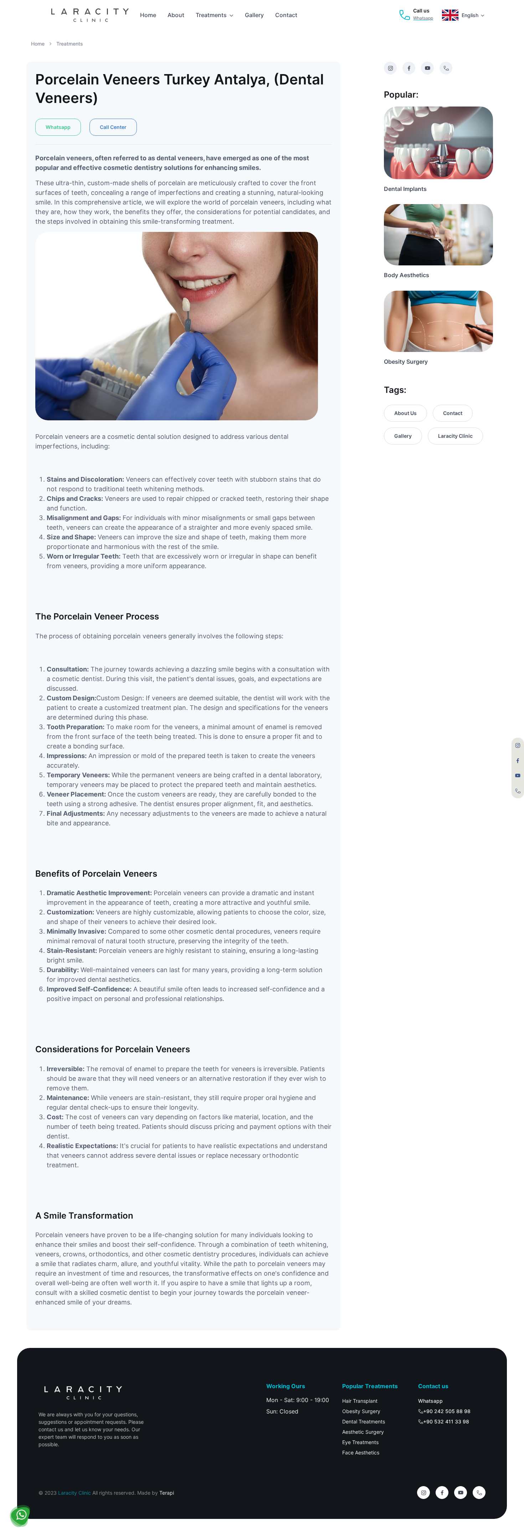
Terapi (166, 1493)
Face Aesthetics (360, 1452)
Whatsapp (58, 127)
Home (148, 15)
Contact (286, 15)
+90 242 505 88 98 (447, 1411)
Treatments (211, 15)
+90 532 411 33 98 (446, 1421)
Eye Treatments (360, 1442)
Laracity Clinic (455, 436)
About (176, 15)
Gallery (254, 15)
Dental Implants (405, 188)
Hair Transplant (359, 1401)
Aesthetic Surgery (363, 1432)
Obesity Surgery (406, 361)
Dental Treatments (363, 1421)
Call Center (113, 127)
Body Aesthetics (406, 275)
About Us (405, 413)
